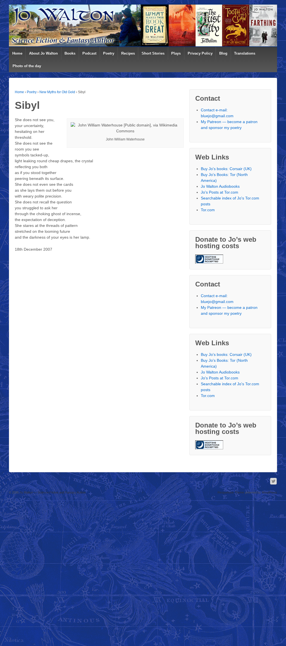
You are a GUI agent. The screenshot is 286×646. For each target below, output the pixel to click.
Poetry (108, 53)
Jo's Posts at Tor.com (219, 192)
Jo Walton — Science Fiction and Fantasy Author (52, 492)
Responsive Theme (231, 492)
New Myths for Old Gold (57, 92)
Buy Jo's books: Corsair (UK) (226, 168)
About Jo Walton (43, 53)
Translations (244, 53)
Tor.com (208, 210)
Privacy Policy (200, 53)
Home (17, 53)
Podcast (89, 53)
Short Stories (153, 53)
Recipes (128, 53)
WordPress (269, 492)
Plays (176, 53)
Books (70, 53)
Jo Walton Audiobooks (220, 186)
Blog (223, 53)
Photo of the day (27, 66)
